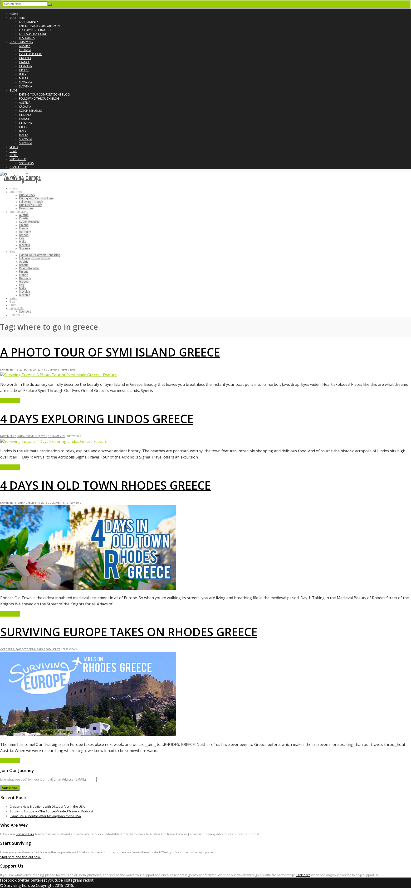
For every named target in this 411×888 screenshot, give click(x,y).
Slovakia (25, 82)
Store (14, 155)
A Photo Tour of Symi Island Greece (110, 352)
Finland (25, 58)
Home (14, 14)
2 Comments (51, 649)
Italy (22, 74)
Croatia (25, 50)
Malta (23, 78)
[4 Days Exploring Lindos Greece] (53, 441)
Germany (25, 66)
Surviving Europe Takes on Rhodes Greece (128, 632)
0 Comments (56, 436)
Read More (10, 400)
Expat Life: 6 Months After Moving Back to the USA (45, 816)
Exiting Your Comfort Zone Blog (44, 94)
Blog (13, 90)
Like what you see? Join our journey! (26, 779)
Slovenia (25, 86)
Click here (303, 875)
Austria (24, 46)
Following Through (35, 30)
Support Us (18, 159)
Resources (26, 38)
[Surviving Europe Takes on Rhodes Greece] (88, 735)
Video (14, 147)
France (24, 62)
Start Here (17, 18)
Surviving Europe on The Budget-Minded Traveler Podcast (51, 811)
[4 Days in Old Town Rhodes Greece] (88, 588)
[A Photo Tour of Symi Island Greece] (58, 374)
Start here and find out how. (20, 857)
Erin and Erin (25, 834)
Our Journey (28, 22)
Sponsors (26, 163)
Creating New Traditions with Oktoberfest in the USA (47, 806)
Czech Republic (30, 54)
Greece (24, 70)
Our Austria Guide (33, 34)
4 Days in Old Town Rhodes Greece (105, 485)
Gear (13, 151)
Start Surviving (21, 42)
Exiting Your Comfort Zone (40, 26)
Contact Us (18, 167)
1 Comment (51, 369)
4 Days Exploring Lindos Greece (96, 418)
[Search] (50, 5)
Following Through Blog (39, 99)
